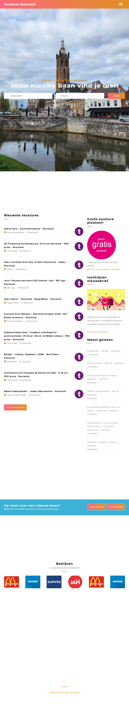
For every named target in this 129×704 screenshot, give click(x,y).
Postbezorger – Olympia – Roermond (103, 351)
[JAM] (53, 581)
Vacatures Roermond (19, 4)
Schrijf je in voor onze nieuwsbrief (64, 692)
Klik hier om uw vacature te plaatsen (103, 269)
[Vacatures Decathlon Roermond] (11, 581)
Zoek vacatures (96, 507)
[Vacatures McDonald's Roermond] (75, 582)
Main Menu (121, 4)
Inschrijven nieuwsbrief (97, 332)
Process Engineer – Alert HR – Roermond (105, 363)
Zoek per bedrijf (116, 507)
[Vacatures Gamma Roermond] (32, 581)
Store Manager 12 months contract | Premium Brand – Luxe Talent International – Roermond (103, 426)
